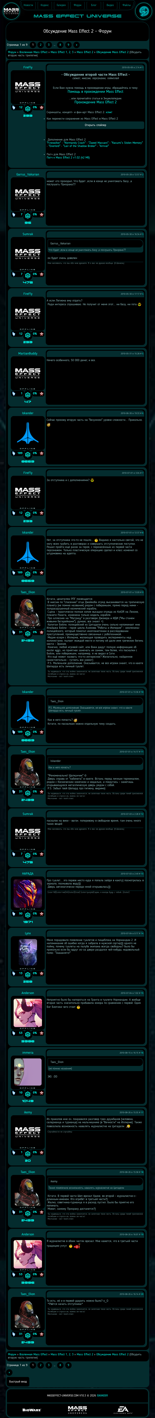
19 (142, 1234)
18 (142, 1172)
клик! (109, 112)
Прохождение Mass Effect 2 (95, 102)
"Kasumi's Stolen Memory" (127, 142)
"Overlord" (54, 146)
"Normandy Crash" (75, 142)
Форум (12, 52)
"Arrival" (104, 146)
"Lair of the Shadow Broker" (79, 146)
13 (142, 874)
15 (142, 993)
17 (142, 1112)
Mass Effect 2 (85, 52)
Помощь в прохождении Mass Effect (95, 92)
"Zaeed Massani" (98, 142)
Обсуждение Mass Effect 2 (112, 52)
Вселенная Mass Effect (33, 52)
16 (142, 1053)
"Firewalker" (54, 142)
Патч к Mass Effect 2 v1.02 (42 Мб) (68, 157)
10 (142, 692)
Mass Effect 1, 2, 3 (62, 52)
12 (142, 814)
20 (142, 1294)
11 (142, 752)
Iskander (102, 1395)
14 (142, 933)
